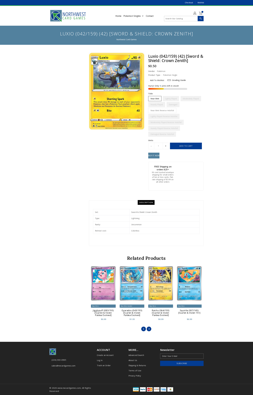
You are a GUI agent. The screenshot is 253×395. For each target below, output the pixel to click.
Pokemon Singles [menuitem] (132, 15)
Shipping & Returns (137, 365)
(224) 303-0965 (59, 360)
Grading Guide (179, 80)
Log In (100, 360)
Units (150, 140)
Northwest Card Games (126, 39)
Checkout (189, 2)
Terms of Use (134, 370)
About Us (132, 360)
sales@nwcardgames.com (63, 365)
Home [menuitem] (118, 15)
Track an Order (104, 365)
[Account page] (195, 13)
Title (150, 93)
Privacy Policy (134, 375)
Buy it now (153, 155)
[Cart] (201, 13)
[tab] (146, 202)
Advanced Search (136, 355)
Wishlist (201, 2)
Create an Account (105, 355)
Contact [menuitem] (150, 15)
